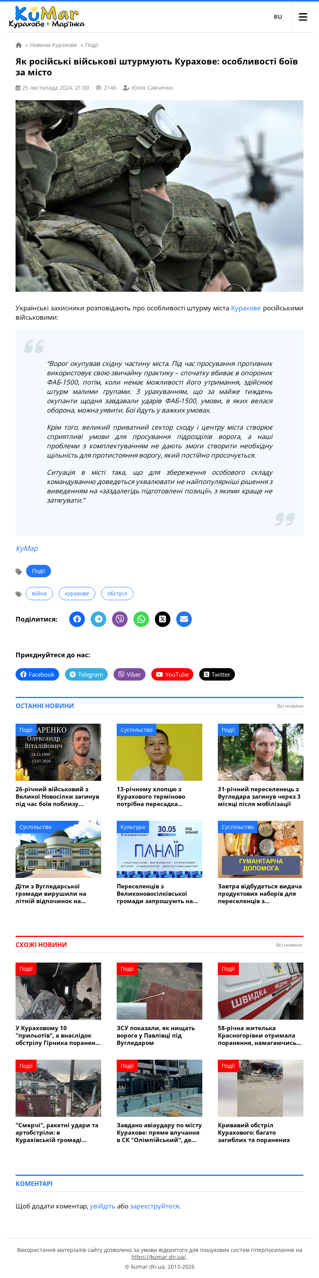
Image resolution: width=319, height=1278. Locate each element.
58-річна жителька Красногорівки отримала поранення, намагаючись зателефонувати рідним (257, 1035)
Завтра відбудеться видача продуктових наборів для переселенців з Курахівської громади (260, 894)
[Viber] (120, 619)
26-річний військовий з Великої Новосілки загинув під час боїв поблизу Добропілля (57, 796)
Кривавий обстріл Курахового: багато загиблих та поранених (254, 1132)
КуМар (27, 548)
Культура (133, 827)
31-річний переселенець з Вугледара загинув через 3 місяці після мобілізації (259, 796)
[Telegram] (98, 619)
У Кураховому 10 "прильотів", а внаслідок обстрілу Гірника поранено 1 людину (57, 1035)
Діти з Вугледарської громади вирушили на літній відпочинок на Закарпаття (51, 894)
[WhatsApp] (141, 619)
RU (278, 17)
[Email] (184, 619)
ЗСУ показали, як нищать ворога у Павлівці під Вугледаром (156, 1035)
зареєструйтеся (154, 1205)
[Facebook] (77, 619)
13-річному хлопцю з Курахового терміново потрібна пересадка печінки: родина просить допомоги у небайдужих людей (156, 796)
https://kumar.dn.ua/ (158, 1257)
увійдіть (103, 1205)
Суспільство (136, 729)
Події (38, 571)
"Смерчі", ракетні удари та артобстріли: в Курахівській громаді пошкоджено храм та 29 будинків (57, 1132)
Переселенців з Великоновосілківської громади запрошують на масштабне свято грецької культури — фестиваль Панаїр (157, 894)
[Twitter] (162, 619)
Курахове (246, 307)
